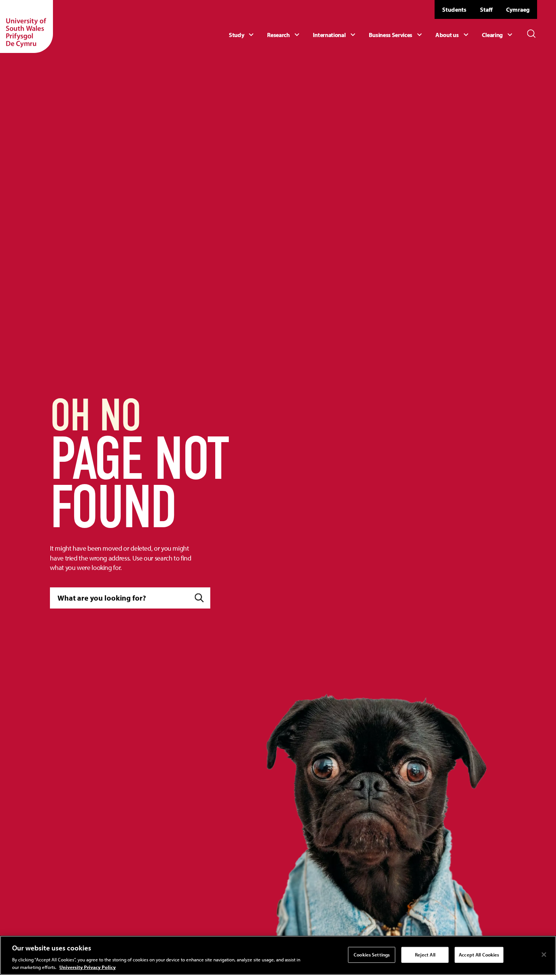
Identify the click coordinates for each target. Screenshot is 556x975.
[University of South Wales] (26, 26)
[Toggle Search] (531, 33)
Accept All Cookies (479, 955)
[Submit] (199, 597)
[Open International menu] (335, 34)
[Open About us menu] (452, 34)
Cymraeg (518, 9)
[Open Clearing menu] (498, 34)
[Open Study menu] (242, 34)
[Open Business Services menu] (396, 34)
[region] (278, 955)
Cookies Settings (372, 955)
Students (454, 9)
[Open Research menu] (284, 34)
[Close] (544, 954)
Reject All (425, 955)
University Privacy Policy (87, 967)
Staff (486, 9)
